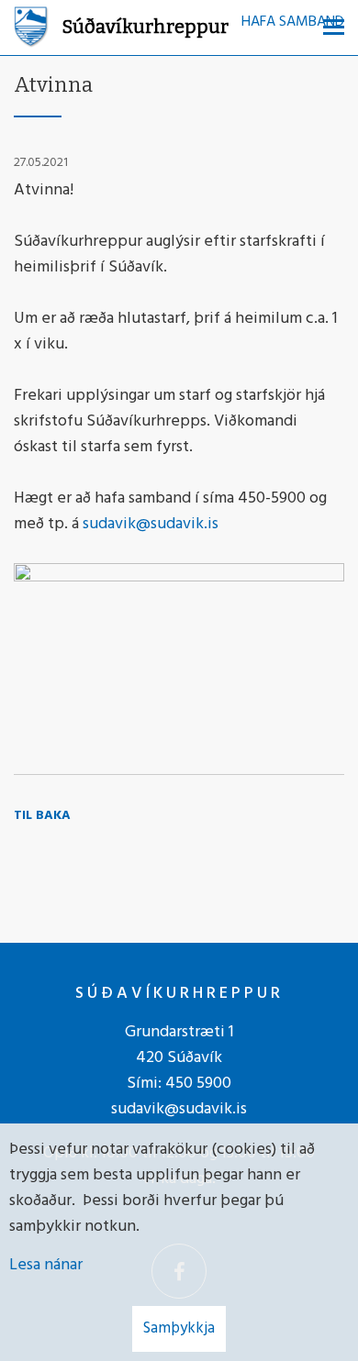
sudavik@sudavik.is (150, 524)
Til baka (42, 815)
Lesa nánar (46, 1265)
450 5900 (198, 1083)
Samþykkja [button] (179, 1328)
